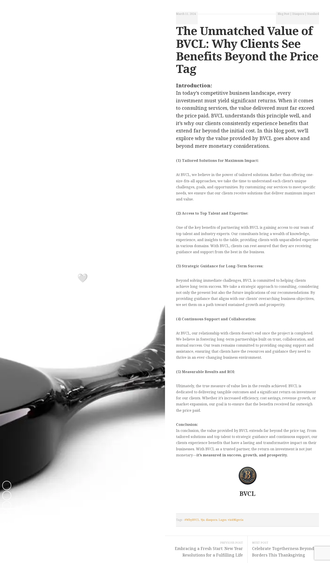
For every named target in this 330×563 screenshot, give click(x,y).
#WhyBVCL (192, 520)
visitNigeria (235, 520)
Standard (313, 14)
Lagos (223, 520)
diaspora (211, 520)
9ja (203, 520)
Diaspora (298, 14)
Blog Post (283, 14)
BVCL (247, 493)
